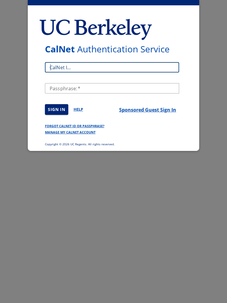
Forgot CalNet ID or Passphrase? (74, 126)
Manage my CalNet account (70, 132)
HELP (78, 109)
